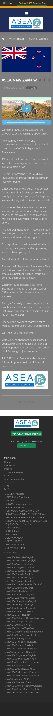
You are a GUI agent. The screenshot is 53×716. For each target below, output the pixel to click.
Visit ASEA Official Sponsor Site (26, 434)
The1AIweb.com (26, 445)
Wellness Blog (16, 38)
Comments (28, 401)
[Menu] (26, 13)
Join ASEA (32, 88)
